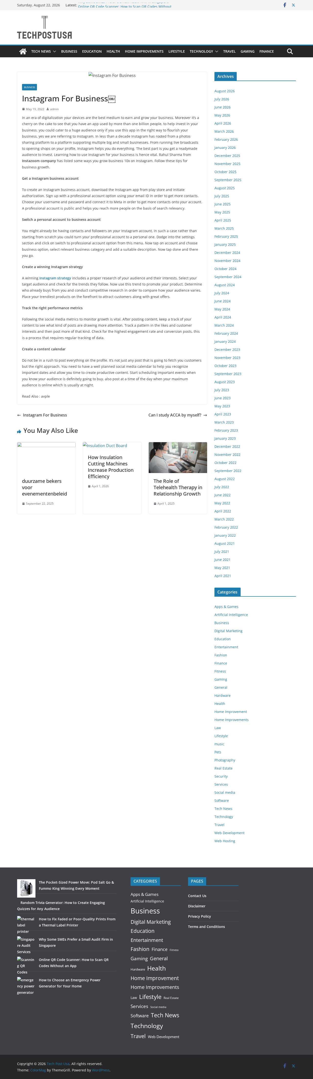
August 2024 (224, 285)
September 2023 (227, 373)
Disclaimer (196, 906)
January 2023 (225, 438)
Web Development (229, 832)
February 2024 (226, 333)
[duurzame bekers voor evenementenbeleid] (46, 445)
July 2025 (221, 196)
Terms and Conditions (206, 926)
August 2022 (224, 478)
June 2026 (222, 107)
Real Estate (223, 768)
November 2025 (227, 163)
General (220, 687)
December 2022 (227, 446)
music (219, 744)
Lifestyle (176, 51)
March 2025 (224, 228)
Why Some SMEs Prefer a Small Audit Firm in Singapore (123, 5)
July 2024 (221, 293)
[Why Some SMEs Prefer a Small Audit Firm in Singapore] (26, 945)
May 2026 (222, 115)
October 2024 (225, 268)
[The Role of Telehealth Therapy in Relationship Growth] (178, 445)
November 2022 (227, 454)
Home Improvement (230, 711)
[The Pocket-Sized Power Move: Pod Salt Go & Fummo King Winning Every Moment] (26, 888)
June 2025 (222, 204)
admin (54, 109)
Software (221, 800)
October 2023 (225, 365)
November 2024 (227, 260)
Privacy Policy (199, 916)
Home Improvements (144, 51)
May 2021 (222, 567)
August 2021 (224, 543)
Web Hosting (224, 841)
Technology (201, 51)
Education (92, 51)
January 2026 (225, 147)
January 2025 (225, 244)
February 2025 (226, 236)
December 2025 (227, 155)
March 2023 (224, 422)
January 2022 (225, 535)
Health (113, 51)
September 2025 (227, 180)
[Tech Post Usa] (23, 51)
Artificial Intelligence (231, 614)
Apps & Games (226, 606)
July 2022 (221, 487)
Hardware (222, 695)
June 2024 (222, 301)
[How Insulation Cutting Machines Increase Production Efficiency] (105, 445)
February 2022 (226, 527)
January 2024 (225, 341)
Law (217, 727)
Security (221, 776)
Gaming (248, 51)
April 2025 (222, 220)
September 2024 (227, 276)
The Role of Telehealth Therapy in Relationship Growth (178, 487)
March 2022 (224, 519)
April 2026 (222, 123)
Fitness (220, 671)
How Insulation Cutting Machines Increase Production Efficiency (111, 467)
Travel (229, 51)
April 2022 (222, 511)
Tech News (41, 51)
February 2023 (226, 430)
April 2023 (222, 414)
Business (69, 51)
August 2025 (224, 188)
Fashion (220, 655)
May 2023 (222, 406)
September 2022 (227, 470)
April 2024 (222, 317)
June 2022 (222, 495)
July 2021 (221, 551)
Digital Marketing (228, 630)
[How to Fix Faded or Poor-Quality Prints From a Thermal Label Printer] (26, 925)
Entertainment (226, 647)
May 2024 (222, 309)
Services (221, 784)
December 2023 (227, 349)
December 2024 (227, 252)
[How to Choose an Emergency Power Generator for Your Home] (26, 986)
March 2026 (224, 131)
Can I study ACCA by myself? (174, 415)
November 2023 (227, 357)
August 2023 (224, 381)
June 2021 (222, 559)
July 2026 (221, 99)
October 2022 (225, 462)
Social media (224, 792)
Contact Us (197, 895)
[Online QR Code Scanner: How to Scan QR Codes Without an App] (26, 966)
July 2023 (221, 390)
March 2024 (224, 325)
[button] (53, 51)
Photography (224, 760)
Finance (266, 51)
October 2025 (225, 171)
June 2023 (222, 398)
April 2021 (222, 575)
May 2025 (222, 212)
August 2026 (224, 91)
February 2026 (226, 139)
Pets (217, 752)
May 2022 (222, 503)
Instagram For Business (45, 415)
